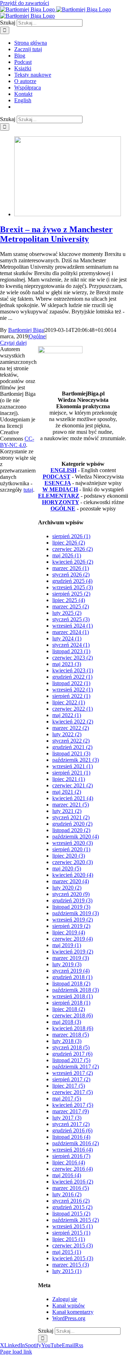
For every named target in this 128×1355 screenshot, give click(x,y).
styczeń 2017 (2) (71, 1124)
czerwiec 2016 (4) (72, 1169)
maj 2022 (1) (66, 715)
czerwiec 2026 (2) (72, 549)
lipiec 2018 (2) (68, 1009)
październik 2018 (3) (75, 990)
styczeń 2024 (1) (71, 645)
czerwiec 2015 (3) (72, 1245)
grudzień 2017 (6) (72, 1054)
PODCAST (56, 477)
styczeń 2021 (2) (71, 817)
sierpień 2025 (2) (71, 594)
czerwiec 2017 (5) (72, 1092)
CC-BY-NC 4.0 (17, 442)
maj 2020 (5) (66, 868)
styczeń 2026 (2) (71, 575)
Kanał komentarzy (73, 1312)
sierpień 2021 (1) (71, 773)
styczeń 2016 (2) (71, 1201)
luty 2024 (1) (66, 638)
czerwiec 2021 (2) (72, 785)
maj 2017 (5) (66, 1099)
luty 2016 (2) (66, 1194)
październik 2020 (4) (75, 837)
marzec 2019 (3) (70, 958)
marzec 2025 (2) (70, 606)
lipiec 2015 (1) (68, 1239)
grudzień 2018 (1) (72, 977)
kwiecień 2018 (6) (72, 1028)
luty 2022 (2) (66, 734)
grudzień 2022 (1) (72, 677)
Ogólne (37, 336)
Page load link (16, 1352)
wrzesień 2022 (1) (72, 690)
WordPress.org (68, 1318)
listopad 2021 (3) (71, 753)
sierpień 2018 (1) (71, 1003)
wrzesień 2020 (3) (72, 843)
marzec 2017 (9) (70, 1111)
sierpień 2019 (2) (71, 926)
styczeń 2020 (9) (71, 894)
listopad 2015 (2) (71, 1214)
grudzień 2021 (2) (72, 747)
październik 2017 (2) (75, 1067)
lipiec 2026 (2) (68, 543)
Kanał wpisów (68, 1305)
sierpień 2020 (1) (71, 849)
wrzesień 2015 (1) (72, 1226)
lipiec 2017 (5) (68, 1086)
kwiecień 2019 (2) (72, 952)
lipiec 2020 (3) (68, 856)
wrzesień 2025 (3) (72, 587)
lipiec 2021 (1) (68, 779)
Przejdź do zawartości (24, 3)
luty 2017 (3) (66, 1118)
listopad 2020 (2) (71, 830)
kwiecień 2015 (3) (72, 1258)
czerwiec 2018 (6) (72, 1015)
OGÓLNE (62, 509)
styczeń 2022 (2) (71, 741)
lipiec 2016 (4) (68, 1162)
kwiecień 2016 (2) (72, 1182)
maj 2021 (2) (66, 792)
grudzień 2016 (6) (72, 1130)
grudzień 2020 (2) (72, 824)
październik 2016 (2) (75, 1143)
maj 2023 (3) (66, 664)
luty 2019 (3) (66, 964)
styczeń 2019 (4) (71, 971)
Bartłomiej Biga (26, 330)
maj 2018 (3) (66, 1022)
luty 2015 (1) (66, 1271)
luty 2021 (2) (66, 811)
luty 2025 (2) (66, 613)
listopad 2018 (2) (71, 983)
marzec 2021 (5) (70, 805)
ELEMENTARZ (58, 496)
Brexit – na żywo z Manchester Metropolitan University (56, 234)
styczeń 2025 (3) (71, 619)
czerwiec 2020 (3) (72, 862)
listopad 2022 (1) (71, 683)
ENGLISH (63, 470)
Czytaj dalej (13, 343)
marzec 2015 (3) (70, 1265)
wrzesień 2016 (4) (72, 1150)
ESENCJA (57, 483)
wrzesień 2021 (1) (72, 766)
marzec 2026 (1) (70, 568)
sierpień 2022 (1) (71, 696)
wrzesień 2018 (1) (72, 996)
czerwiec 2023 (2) (72, 658)
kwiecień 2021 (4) (72, 798)
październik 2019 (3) (75, 913)
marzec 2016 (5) (70, 1188)
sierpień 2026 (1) (71, 536)
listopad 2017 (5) (71, 1060)
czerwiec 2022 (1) (72, 709)
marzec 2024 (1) (70, 632)
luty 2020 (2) (66, 888)
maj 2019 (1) (66, 945)
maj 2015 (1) (66, 1252)
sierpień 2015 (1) (71, 1233)
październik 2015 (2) (75, 1220)
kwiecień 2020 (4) (72, 875)
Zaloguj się (64, 1299)
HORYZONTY (60, 502)
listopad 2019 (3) (71, 907)
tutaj (28, 490)
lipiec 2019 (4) (68, 932)
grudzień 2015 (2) (72, 1207)
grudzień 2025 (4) (72, 581)
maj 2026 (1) (66, 555)
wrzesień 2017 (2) (72, 1073)
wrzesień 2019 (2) (72, 920)
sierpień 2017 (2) (71, 1079)
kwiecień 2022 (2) (72, 722)
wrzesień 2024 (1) (72, 626)
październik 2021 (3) (75, 760)
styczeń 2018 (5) (71, 1047)
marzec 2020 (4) (70, 881)
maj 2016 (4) (66, 1175)
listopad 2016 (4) (71, 1137)
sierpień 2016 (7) (71, 1156)
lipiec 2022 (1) (68, 702)
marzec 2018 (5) (70, 1035)
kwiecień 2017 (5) (72, 1105)
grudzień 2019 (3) (72, 900)
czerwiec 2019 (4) (72, 939)
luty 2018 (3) (66, 1041)
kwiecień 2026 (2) (72, 562)
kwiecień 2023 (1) (72, 670)
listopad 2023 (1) (71, 651)
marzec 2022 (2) (70, 728)
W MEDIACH (60, 489)
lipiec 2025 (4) (68, 600)
